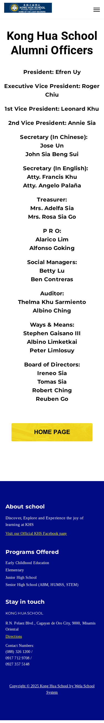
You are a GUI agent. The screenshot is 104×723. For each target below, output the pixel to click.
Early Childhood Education (27, 563)
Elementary (15, 570)
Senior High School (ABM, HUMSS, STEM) (42, 585)
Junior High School (21, 577)
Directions (14, 636)
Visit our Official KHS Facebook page (36, 533)
